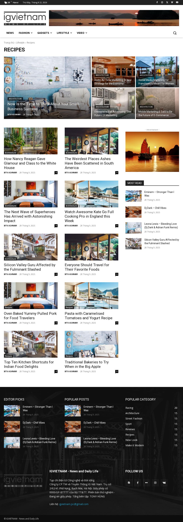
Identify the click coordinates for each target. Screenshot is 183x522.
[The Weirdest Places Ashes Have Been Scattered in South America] (91, 141)
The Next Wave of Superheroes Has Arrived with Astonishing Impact (29, 216)
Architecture (15, 99)
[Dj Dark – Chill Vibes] (133, 212)
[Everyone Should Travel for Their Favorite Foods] (91, 247)
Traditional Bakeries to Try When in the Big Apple (87, 364)
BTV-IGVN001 (10, 172)
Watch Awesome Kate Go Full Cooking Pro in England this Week (89, 216)
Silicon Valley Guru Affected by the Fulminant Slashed (29, 267)
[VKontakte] (164, 482)
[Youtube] (177, 3)
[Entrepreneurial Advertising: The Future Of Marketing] (113, 103)
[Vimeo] (172, 3)
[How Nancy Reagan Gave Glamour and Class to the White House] (31, 141)
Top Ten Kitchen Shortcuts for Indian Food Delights (29, 364)
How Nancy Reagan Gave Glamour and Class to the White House (30, 163)
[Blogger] (128, 482)
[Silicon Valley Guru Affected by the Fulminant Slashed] (31, 247)
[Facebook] (157, 3)
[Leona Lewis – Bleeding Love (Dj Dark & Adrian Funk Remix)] (133, 227)
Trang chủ (9, 42)
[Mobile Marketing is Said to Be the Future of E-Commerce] (157, 103)
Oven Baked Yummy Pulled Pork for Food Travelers (30, 315)
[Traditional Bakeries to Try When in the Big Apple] (91, 344)
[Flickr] (146, 482)
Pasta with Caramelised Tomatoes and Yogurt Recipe (88, 315)
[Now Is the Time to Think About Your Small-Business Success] (47, 87)
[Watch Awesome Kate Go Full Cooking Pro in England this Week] (91, 194)
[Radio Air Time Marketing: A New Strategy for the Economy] (113, 71)
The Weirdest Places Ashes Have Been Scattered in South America (89, 163)
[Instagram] (162, 3)
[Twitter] (167, 3)
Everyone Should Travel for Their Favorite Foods (87, 267)
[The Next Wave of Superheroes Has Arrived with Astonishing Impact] (31, 194)
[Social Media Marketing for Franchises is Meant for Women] (157, 71)
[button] (174, 33)
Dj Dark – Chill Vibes (155, 208)
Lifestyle (20, 42)
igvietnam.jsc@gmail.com (73, 504)
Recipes (69, 259)
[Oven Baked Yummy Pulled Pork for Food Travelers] (31, 295)
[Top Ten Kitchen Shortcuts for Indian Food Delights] (31, 344)
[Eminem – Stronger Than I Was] (133, 196)
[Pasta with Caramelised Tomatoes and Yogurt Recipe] (91, 295)
